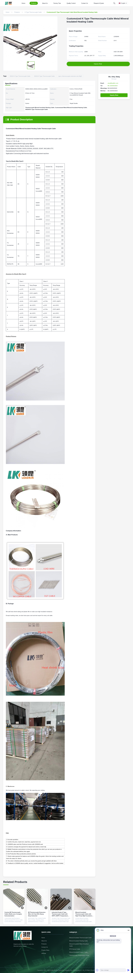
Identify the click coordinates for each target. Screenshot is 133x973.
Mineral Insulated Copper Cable (78, 952)
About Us (45, 3)
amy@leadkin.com (113, 83)
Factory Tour (57, 3)
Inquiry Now (114, 95)
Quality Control (71, 3)
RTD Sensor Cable (74, 949)
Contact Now (14, 921)
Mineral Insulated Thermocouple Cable (80, 937)
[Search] (114, 3)
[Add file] (97, 970)
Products (33, 3)
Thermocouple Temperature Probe (79, 955)
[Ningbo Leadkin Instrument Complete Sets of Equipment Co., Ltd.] (9, 3)
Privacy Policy (45, 950)
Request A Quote (99, 3)
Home (23, 3)
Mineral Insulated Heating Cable (78, 941)
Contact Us (84, 3)
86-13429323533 (113, 85)
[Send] (128, 970)
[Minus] (128, 930)
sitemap (43, 953)
